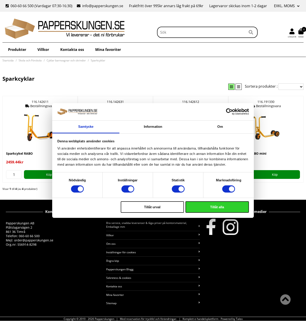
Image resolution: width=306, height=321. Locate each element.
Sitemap (111, 303)
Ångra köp (112, 261)
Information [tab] (153, 126)
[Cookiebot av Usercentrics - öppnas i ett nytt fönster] (229, 111)
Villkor (43, 49)
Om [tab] (220, 126)
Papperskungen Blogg (120, 269)
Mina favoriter (108, 49)
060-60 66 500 (22, 5)
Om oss (111, 244)
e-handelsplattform (206, 319)
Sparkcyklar (98, 60)
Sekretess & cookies (118, 278)
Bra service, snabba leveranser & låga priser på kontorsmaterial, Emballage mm (146, 225)
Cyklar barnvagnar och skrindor (66, 60)
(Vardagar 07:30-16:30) (39, 5)
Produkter (17, 49)
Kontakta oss (72, 49)
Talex (239, 319)
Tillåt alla (217, 207)
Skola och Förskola (30, 60)
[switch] (127, 189)
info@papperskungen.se (102, 5)
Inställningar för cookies (121, 252)
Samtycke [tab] (86, 126)
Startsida (8, 60)
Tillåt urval (152, 207)
